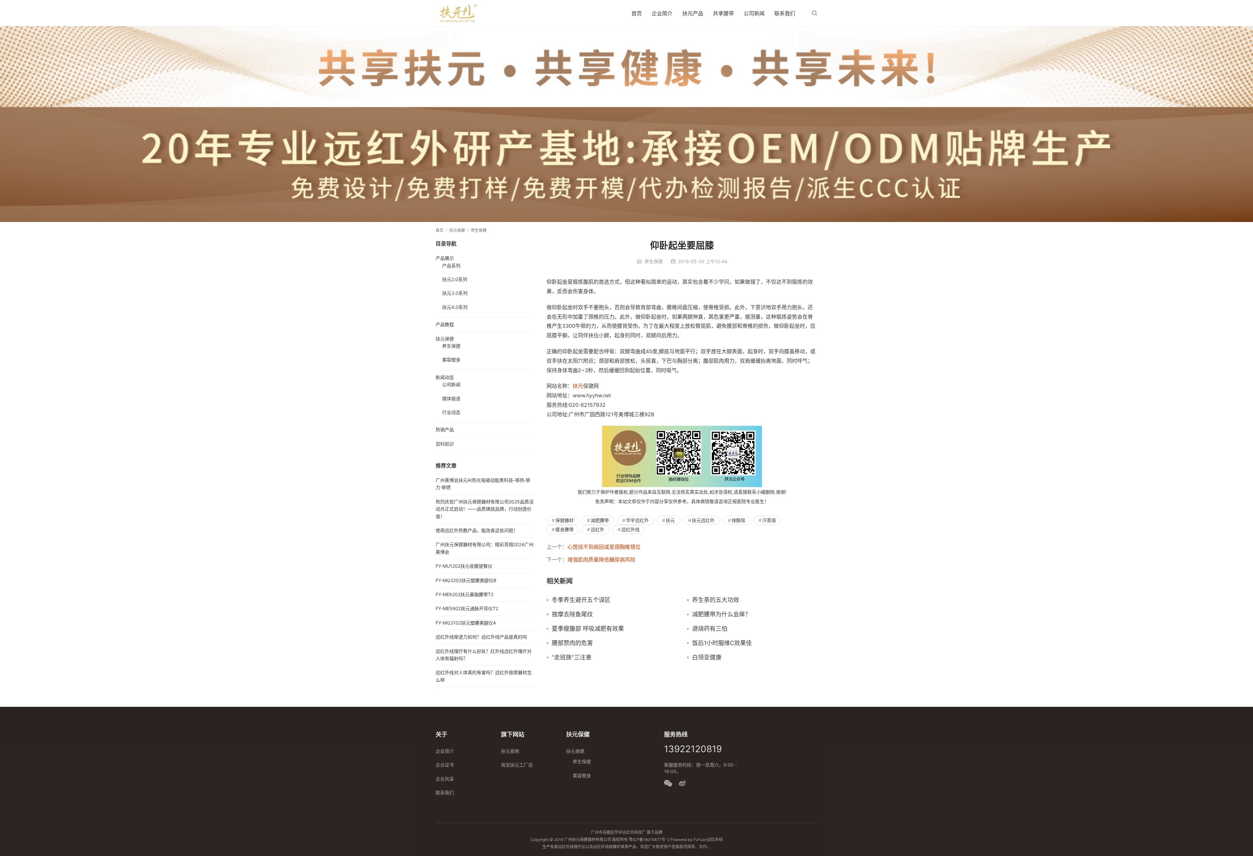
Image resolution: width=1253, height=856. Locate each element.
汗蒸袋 (769, 520)
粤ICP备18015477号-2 (649, 839)
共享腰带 (723, 13)
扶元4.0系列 (455, 307)
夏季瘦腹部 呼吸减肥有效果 (588, 629)
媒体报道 (451, 398)
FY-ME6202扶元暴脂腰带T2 (464, 594)
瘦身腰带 (564, 529)
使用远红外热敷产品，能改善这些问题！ (477, 530)
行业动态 (451, 412)
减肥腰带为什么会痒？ (721, 614)
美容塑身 (451, 359)
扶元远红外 (703, 520)
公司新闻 (754, 13)
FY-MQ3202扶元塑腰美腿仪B (466, 580)
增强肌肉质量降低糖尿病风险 (601, 559)
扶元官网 (510, 751)
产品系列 (451, 265)
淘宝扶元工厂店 (517, 765)
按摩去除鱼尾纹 (572, 614)
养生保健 (653, 261)
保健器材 (564, 520)
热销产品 (445, 429)
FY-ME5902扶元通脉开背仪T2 (467, 608)
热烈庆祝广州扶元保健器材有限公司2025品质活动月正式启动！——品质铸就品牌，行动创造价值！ (485, 509)
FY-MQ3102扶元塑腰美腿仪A (466, 623)
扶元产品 (692, 13)
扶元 (578, 386)
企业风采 (445, 779)
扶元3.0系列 (455, 293)
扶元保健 (445, 338)
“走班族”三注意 (572, 657)
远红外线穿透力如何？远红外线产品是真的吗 (481, 637)
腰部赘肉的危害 (572, 643)
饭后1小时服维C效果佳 (722, 643)
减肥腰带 (600, 520)
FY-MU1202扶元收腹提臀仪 (464, 566)
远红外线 (630, 529)
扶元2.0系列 (454, 279)
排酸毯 (738, 520)
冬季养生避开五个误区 (581, 600)
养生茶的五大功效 (715, 600)
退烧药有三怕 (709, 629)
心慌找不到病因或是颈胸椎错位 (604, 547)
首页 (636, 13)
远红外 (597, 529)
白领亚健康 (706, 657)
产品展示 (445, 258)
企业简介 (662, 13)
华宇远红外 (637, 520)
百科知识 (445, 444)
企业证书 (445, 765)
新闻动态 (445, 377)
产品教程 (445, 324)
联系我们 (784, 13)
